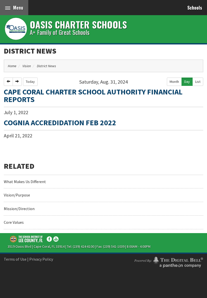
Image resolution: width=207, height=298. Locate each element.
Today (30, 81)
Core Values (14, 222)
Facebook (49, 239)
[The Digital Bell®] (168, 261)
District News (30, 51)
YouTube (56, 239)
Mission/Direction (19, 208)
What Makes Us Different (25, 181)
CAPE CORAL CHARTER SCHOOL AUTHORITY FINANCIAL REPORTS (93, 95)
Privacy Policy (41, 259)
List (197, 81)
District (26, 238)
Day (187, 81)
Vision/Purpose (17, 194)
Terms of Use (15, 259)
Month (174, 81)
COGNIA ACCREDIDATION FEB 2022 (60, 122)
